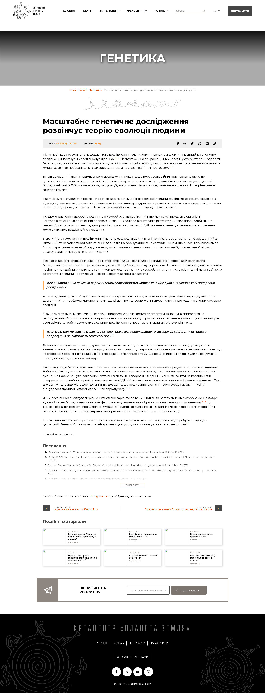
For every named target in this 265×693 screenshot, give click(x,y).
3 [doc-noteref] (169, 167)
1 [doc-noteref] (115, 158)
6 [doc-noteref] (129, 388)
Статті (87, 10)
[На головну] (31, 11)
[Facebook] (177, 143)
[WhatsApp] (199, 143)
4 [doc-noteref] (172, 167)
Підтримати (240, 11)
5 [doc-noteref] (126, 388)
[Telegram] (184, 143)
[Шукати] (204, 11)
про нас (137, 643)
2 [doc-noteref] (118, 158)
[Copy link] (214, 143)
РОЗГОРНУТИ (132, 485)
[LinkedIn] (207, 143)
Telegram (97, 496)
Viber (108, 496)
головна (68, 10)
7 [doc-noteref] (187, 423)
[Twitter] (192, 143)
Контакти (159, 643)
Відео (118, 643)
